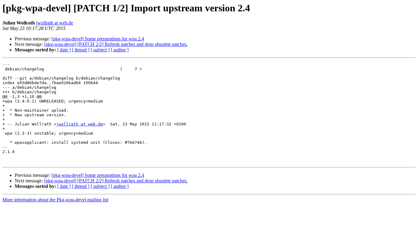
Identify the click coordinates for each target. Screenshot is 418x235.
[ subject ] (100, 49)
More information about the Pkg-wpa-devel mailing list (55, 199)
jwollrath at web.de (54, 22)
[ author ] (120, 49)
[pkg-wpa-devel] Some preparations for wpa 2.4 (97, 38)
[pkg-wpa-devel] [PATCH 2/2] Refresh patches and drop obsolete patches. (116, 44)
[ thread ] (80, 49)
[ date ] (64, 49)
